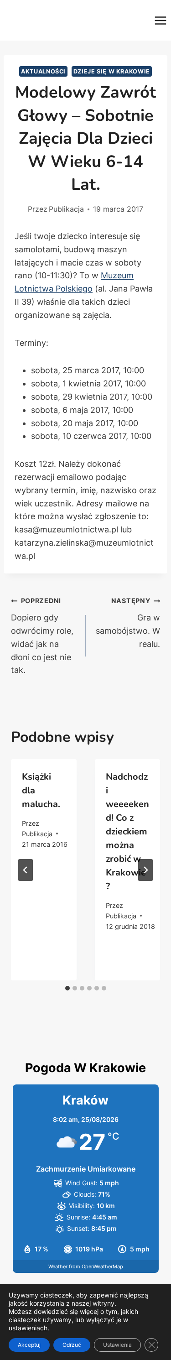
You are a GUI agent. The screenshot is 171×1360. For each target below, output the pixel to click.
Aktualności (43, 71)
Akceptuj (29, 1344)
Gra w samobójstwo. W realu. (128, 622)
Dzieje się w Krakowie (111, 71)
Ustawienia (117, 1344)
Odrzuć (71, 1344)
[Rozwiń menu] (160, 20)
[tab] (67, 988)
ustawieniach (28, 1328)
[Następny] (145, 870)
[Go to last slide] (25, 870)
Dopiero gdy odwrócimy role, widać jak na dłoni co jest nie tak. (42, 636)
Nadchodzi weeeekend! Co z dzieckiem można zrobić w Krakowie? (127, 831)
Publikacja (66, 209)
